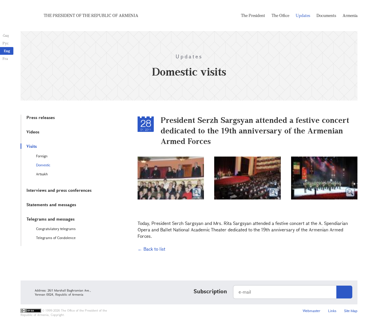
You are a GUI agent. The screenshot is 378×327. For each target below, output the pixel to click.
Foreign (42, 155)
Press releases (40, 117)
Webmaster (311, 310)
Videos (32, 131)
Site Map (350, 310)
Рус (5, 43)
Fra (5, 58)
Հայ (6, 35)
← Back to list (151, 249)
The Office (280, 15)
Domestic (43, 164)
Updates (303, 15)
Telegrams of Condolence (56, 237)
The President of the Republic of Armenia (91, 15)
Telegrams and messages (50, 219)
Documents (326, 15)
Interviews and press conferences (59, 190)
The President (253, 15)
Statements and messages (51, 204)
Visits (31, 146)
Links (332, 310)
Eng (7, 50)
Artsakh (42, 173)
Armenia (350, 15)
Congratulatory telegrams (56, 228)
